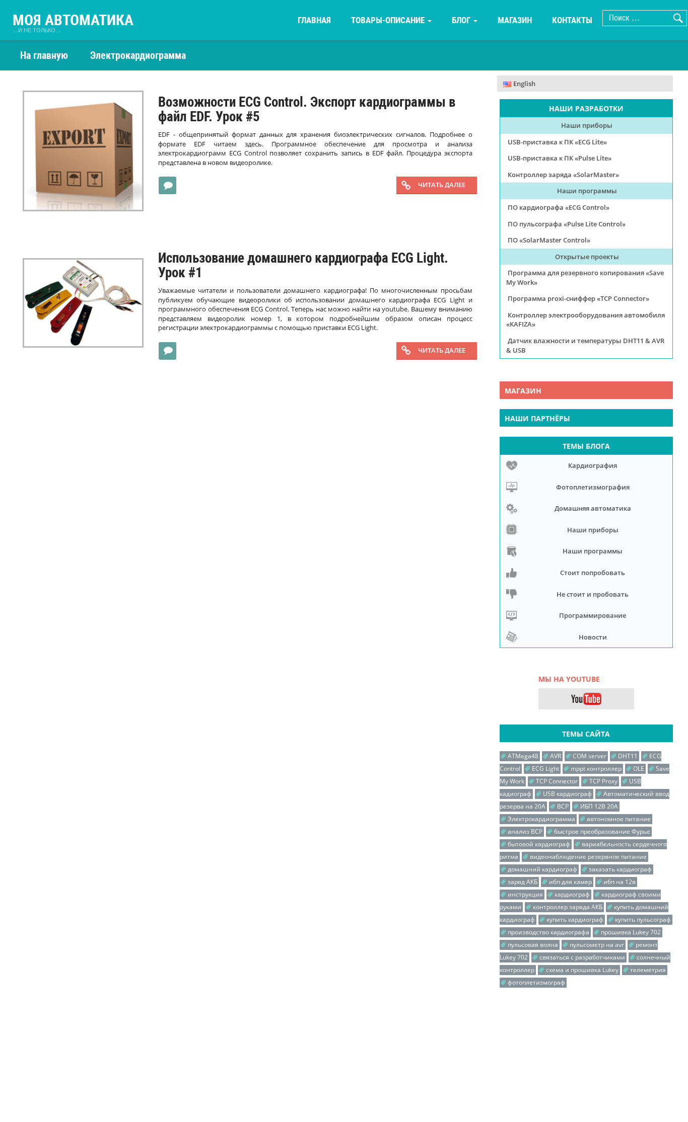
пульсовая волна (533, 944)
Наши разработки (586, 108)
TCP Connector (557, 781)
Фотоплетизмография (593, 487)
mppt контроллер (596, 768)
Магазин (515, 20)
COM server (589, 756)
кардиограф (572, 894)
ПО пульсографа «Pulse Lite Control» (567, 223)
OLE (638, 768)
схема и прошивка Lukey (582, 970)
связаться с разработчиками (582, 957)
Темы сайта (586, 734)
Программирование (592, 615)
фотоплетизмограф (536, 982)
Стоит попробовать (592, 572)
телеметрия (648, 970)
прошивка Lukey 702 (631, 932)
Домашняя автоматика (593, 508)
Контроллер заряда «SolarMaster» (563, 174)
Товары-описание (389, 20)
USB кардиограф (567, 793)
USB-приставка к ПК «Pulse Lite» (559, 158)
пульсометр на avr (597, 944)
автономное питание (619, 819)
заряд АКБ (522, 881)
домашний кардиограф (542, 869)
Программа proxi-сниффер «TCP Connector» (578, 298)
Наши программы (587, 190)
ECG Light (545, 768)
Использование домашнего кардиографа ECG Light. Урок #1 (303, 265)
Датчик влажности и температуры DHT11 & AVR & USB (585, 345)
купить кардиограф (574, 919)
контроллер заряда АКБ (567, 907)
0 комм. (170, 184)
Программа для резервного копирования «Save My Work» (585, 277)
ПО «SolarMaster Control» (549, 240)
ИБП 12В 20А (599, 806)
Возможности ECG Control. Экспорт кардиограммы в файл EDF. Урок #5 (306, 109)
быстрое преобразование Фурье (602, 831)
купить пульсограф (643, 919)
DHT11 (628, 756)
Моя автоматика (73, 20)
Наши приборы (586, 125)
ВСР (563, 806)
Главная (314, 20)
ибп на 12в (619, 881)
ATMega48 (523, 756)
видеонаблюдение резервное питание (588, 856)
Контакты (572, 20)
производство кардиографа (548, 932)
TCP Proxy (603, 781)
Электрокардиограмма (541, 819)
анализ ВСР (525, 831)
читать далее (441, 184)
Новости (593, 637)
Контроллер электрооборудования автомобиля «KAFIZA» (585, 319)
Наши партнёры (537, 418)
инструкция (525, 894)
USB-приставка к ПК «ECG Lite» (557, 141)
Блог (462, 20)
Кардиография (592, 465)
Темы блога (586, 446)
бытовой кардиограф (539, 844)
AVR (555, 756)
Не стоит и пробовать (593, 594)
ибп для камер (570, 881)
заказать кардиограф (620, 869)
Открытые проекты (587, 256)
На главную (44, 55)
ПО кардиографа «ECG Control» (558, 207)
